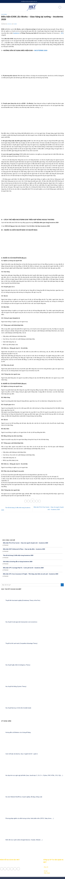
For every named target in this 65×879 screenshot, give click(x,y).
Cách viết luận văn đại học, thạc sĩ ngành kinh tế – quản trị (22, 754)
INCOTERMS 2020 (40, 50)
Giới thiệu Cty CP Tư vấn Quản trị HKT (11, 864)
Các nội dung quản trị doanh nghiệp (31, 862)
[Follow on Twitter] (41, 1)
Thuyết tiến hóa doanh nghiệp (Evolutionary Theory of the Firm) (23, 600)
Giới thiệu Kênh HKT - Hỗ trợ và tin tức (11, 862)
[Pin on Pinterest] (36, 501)
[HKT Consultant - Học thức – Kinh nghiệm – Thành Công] (32, 7)
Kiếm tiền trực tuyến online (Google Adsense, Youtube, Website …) (24, 840)
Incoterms (4, 14)
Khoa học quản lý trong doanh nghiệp (32, 866)
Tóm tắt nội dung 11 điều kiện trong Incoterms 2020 (18, 555)
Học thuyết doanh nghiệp (28, 868)
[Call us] (15, 868)
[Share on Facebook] (28, 501)
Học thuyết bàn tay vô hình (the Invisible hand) (18, 708)
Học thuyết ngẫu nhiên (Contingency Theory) (18, 665)
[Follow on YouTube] (44, 1)
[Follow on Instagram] (39, 1)
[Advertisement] (32, 525)
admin (15, 23)
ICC (62, 33)
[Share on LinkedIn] (39, 501)
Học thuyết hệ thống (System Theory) (16, 686)
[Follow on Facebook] (38, 1)
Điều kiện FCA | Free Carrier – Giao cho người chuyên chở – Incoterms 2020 (25, 543)
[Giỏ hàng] (60, 7)
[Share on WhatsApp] (25, 501)
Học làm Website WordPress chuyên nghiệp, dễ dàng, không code (24, 797)
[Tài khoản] (56, 7)
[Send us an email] (42, 1)
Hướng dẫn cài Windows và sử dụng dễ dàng (18, 732)
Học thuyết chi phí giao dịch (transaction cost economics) (21, 622)
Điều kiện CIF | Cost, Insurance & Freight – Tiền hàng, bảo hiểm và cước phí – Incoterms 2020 (30, 574)
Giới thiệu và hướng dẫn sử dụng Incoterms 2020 (17, 561)
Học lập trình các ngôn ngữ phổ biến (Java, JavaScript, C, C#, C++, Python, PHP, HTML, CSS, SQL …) (34, 775)
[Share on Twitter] (31, 501)
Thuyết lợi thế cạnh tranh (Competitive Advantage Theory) (21, 643)
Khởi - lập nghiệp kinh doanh (29, 864)
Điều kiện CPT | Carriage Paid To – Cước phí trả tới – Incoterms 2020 (23, 567)
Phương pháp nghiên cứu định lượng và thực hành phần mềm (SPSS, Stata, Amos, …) (30, 818)
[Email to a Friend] (34, 501)
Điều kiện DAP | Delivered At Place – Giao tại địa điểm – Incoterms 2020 (24, 549)
